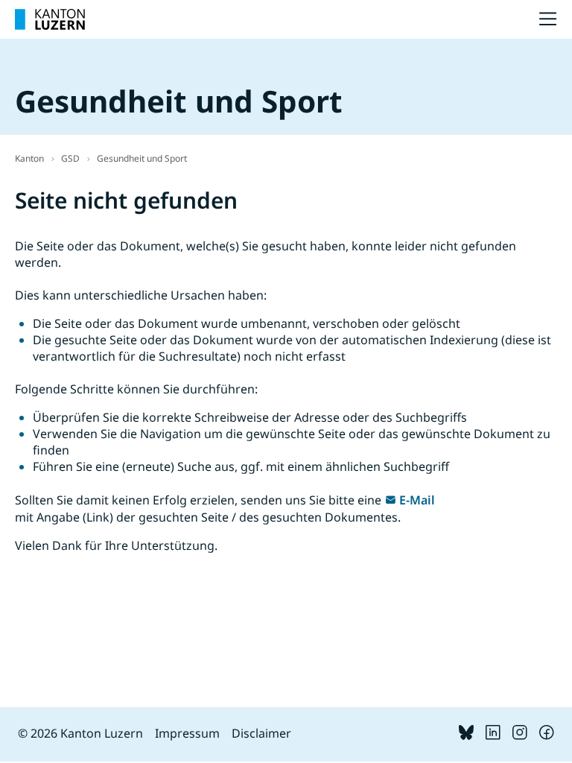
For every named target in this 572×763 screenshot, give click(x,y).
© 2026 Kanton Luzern (80, 733)
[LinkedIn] (493, 735)
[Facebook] (546, 735)
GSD (70, 158)
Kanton (29, 158)
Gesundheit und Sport (142, 158)
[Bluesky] (466, 735)
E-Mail (417, 500)
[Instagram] (519, 735)
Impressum (187, 733)
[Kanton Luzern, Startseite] (50, 19)
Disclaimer (261, 733)
